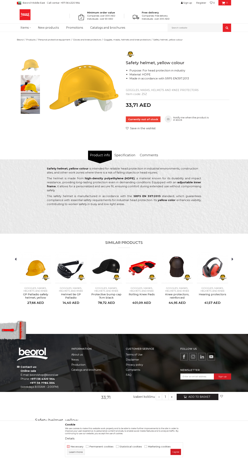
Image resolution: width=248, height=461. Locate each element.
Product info (100, 155)
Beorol (20, 39)
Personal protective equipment (54, 39)
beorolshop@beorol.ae (44, 375)
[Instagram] (193, 356)
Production (78, 364)
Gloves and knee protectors (87, 39)
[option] (30, 65)
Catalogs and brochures (86, 369)
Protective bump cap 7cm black (106, 296)
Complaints (133, 369)
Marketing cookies (159, 446)
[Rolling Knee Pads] (141, 267)
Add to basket (199, 396)
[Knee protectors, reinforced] (177, 267)
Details (69, 438)
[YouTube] (211, 356)
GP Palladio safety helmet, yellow (35, 296)
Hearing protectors (212, 294)
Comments (149, 155)
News (75, 359)
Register (201, 2)
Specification (124, 155)
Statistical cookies (130, 446)
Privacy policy (134, 364)
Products (31, 39)
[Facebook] (184, 356)
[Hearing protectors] (212, 267)
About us (77, 354)
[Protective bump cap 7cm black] (106, 267)
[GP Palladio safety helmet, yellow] (35, 267)
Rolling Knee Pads (142, 294)
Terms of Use (134, 354)
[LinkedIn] (202, 356)
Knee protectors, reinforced (177, 296)
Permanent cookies (101, 446)
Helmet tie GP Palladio (71, 296)
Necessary (76, 446)
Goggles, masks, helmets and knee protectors (127, 39)
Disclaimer (132, 359)
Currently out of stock (143, 119)
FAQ (128, 375)
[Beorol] (25, 14)
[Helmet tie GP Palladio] (71, 267)
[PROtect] (130, 54)
